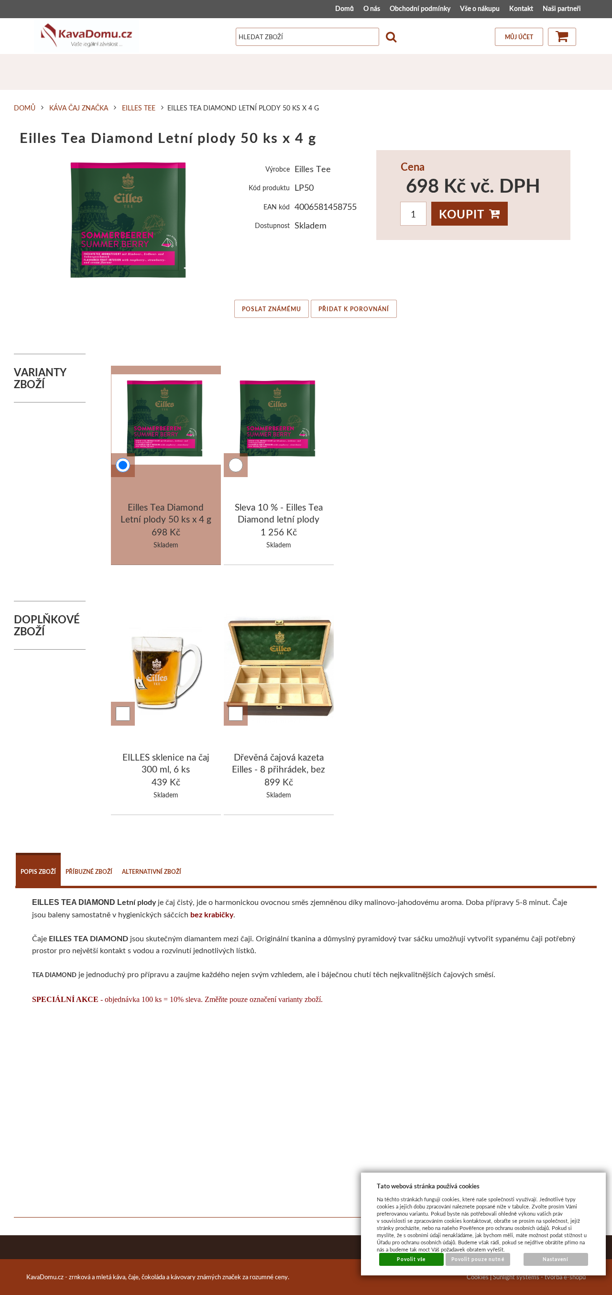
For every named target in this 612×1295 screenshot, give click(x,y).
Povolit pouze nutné (477, 1259)
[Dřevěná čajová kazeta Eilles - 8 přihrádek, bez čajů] (279, 669)
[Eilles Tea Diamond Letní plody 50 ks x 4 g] (130, 222)
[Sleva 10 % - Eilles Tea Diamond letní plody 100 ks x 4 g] (279, 421)
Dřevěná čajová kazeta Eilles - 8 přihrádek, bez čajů (278, 769)
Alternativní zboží (151, 871)
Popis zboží (38, 871)
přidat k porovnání (353, 309)
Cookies (478, 1277)
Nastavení (555, 1259)
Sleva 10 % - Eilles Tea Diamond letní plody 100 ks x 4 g (279, 519)
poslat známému (271, 309)
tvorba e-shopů (565, 1277)
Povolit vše (411, 1259)
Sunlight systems (516, 1277)
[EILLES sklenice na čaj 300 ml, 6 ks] (165, 669)
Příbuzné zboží (89, 871)
